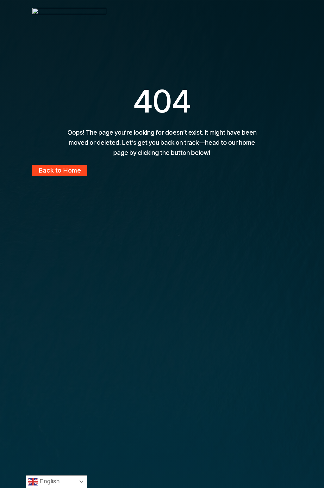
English (49, 481)
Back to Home (60, 170)
